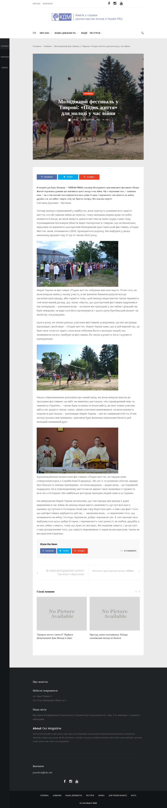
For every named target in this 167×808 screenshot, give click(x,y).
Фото (133, 795)
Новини (48, 46)
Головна (5, 46)
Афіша (101, 795)
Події (84, 33)
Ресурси (95, 33)
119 (96, 632)
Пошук (5, 67)
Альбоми (57, 795)
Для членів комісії (118, 795)
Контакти (48, 3)
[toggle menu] (34, 32)
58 (43, 632)
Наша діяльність (65, 33)
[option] (61, 620)
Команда (5, 57)
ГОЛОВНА (44, 795)
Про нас (36, 3)
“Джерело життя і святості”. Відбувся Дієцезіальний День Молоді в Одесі (55, 636)
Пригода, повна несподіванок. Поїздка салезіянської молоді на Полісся (109, 636)
